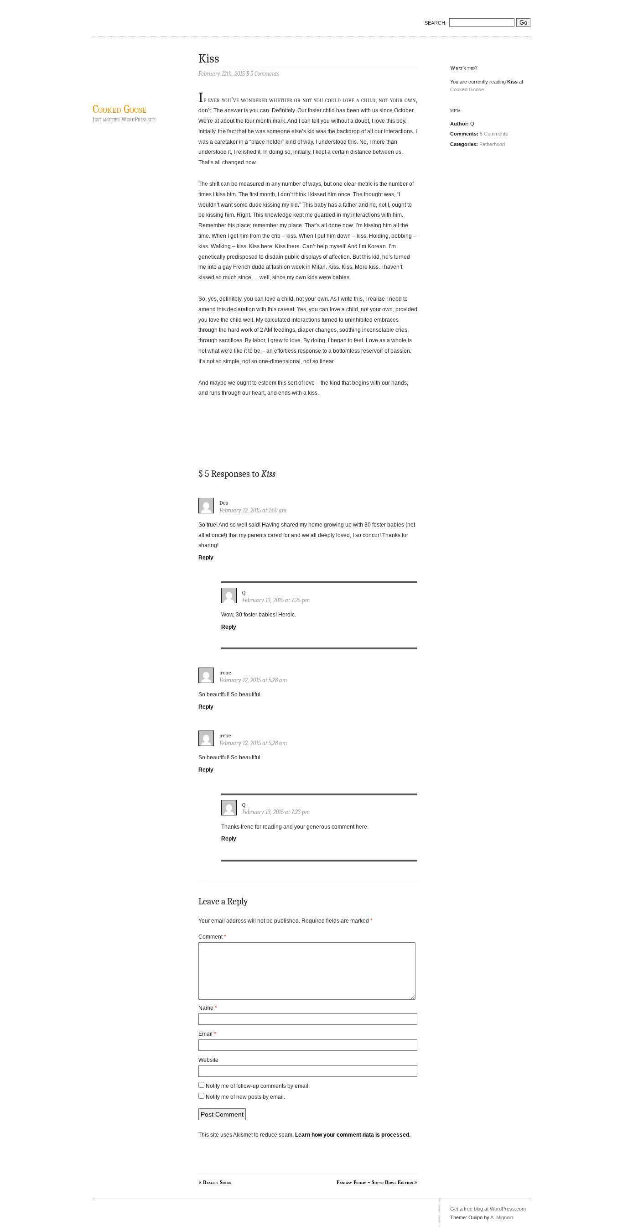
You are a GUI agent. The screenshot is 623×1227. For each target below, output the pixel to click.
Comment (212, 937)
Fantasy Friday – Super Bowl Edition (375, 1182)
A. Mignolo (501, 1217)
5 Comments (494, 133)
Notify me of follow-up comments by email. (258, 1086)
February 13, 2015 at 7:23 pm (276, 812)
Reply (205, 557)
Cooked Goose (119, 109)
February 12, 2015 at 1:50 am (252, 510)
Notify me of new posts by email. (245, 1097)
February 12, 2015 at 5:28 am (253, 680)
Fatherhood (492, 144)
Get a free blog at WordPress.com (488, 1208)
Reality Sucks (217, 1182)
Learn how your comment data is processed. (352, 1135)
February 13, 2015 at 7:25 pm (276, 600)
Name (207, 1008)
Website (208, 1060)
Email (207, 1034)
